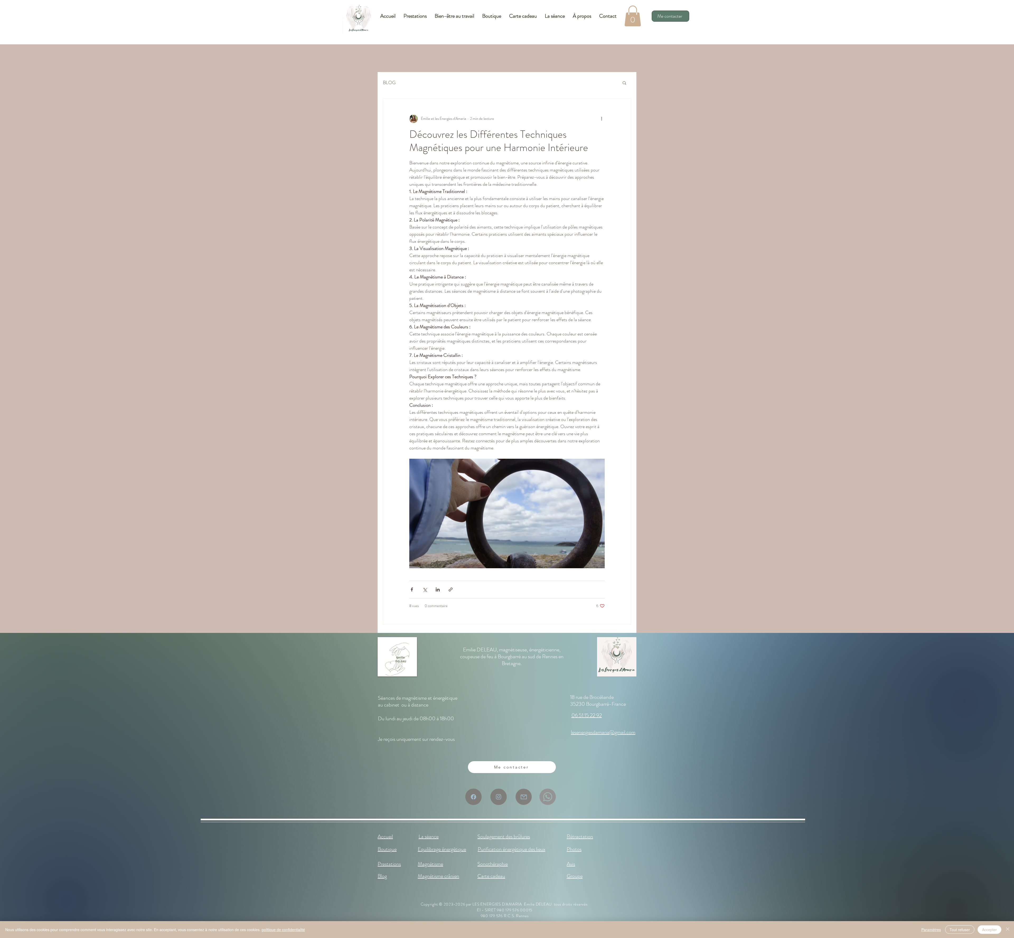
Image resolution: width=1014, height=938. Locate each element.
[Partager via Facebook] (411, 589)
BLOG (389, 83)
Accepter (989, 929)
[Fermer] (1007, 929)
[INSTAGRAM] (498, 797)
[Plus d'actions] (601, 119)
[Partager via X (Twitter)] (424, 589)
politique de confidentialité (283, 929)
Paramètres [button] (931, 929)
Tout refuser (960, 929)
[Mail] (523, 797)
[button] (632, 16)
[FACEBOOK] (473, 797)
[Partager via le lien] (450, 589)
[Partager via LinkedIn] (437, 589)
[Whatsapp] (547, 797)
